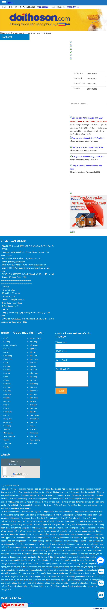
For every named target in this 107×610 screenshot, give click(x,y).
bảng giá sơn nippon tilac (25, 531)
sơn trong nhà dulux (37, 576)
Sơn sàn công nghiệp (38, 498)
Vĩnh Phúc (33, 443)
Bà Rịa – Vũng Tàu (10, 345)
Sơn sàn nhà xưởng (18, 498)
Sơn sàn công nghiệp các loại (57, 495)
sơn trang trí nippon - (41, 537)
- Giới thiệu (5, 287)
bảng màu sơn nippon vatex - (32, 534)
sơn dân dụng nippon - (17, 541)
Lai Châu (6, 398)
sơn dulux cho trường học (53, 580)
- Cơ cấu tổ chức (8, 296)
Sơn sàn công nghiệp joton (12, 515)
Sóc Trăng (7, 426)
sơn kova (87, 550)
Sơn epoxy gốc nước (51, 502)
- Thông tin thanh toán (10, 306)
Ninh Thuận (7, 412)
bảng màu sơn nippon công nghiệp (52, 531)
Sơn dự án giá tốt (88, 492)
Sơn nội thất (13, 505)
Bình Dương (7, 356)
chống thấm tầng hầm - (80, 583)
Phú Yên (6, 415)
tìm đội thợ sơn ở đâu (43, 557)
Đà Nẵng (6, 342)
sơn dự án (89, 502)
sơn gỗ (56, 547)
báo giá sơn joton (26, 489)
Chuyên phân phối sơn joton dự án (57, 511)
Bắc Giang (34, 345)
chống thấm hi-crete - (85, 586)
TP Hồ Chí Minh (35, 338)
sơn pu (78, 547)
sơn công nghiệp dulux (75, 576)
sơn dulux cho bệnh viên (30, 580)
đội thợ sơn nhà (85, 554)
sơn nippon (16, 554)
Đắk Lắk (33, 366)
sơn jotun (97, 550)
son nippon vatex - (9, 537)
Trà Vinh (6, 440)
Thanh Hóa (34, 433)
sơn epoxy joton (71, 528)
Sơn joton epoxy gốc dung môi (70, 521)
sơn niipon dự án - (96, 541)
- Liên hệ (4, 309)
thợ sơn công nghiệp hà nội (64, 560)
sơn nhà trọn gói (72, 492)
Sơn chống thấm (75, 505)
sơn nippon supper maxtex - (76, 541)
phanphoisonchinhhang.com (64, 544)
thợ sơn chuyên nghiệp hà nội (13, 560)
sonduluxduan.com (95, 570)
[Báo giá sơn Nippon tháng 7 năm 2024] (87, 138)
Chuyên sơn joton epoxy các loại (88, 511)
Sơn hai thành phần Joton (76, 498)
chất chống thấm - (36, 586)
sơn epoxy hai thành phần (40, 547)
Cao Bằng (7, 366)
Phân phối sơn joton (84, 524)
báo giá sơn (16, 508)
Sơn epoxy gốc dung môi (73, 502)
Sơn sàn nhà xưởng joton (86, 515)
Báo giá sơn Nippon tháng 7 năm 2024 (84, 141)
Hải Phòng (34, 384)
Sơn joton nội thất (24, 524)
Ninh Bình (33, 408)
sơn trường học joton (20, 528)
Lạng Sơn (6, 401)
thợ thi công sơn (66, 567)
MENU (10, 3)
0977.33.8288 (42, 7)
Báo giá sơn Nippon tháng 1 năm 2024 (84, 160)
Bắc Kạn (6, 349)
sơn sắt (16, 550)
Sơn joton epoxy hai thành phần (39, 515)
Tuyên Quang (35, 440)
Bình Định (33, 356)
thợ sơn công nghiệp (85, 560)
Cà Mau (6, 363)
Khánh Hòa (34, 391)
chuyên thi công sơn (75, 563)
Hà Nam (6, 380)
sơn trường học (90, 505)
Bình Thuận (34, 359)
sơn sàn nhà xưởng (90, 547)
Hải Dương (7, 384)
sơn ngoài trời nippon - (80, 537)
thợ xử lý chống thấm (74, 570)
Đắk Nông (7, 370)
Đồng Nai (6, 373)
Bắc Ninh (6, 352)
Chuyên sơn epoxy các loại (31, 495)
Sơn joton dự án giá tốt (31, 511)
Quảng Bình (34, 415)
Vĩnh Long (7, 443)
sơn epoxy (27, 508)
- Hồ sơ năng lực (8, 290)
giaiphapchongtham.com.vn (79, 580)
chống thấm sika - (68, 586)
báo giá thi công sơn (54, 492)
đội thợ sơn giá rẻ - (45, 554)
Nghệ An (6, 408)
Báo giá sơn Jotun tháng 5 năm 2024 (83, 150)
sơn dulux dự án (12, 580)
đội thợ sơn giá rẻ (19, 563)
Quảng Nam (7, 419)
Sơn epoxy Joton (55, 498)
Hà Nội (5, 338)
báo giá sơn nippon (59, 489)
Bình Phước (7, 359)
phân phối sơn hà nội (61, 550)
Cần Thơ (33, 363)
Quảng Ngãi (34, 419)
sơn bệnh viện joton (38, 528)
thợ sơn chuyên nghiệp (75, 557)
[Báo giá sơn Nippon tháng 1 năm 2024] (87, 156)
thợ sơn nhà (59, 557)
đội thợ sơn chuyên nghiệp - (66, 554)
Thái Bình (33, 429)
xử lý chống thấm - (20, 586)
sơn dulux (76, 550)
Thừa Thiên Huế (9, 436)
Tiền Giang (34, 436)
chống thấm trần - (19, 583)
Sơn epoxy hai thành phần (83, 495)
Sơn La (32, 426)
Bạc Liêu (33, 349)
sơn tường (81, 544)
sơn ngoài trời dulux (55, 576)
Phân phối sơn (60, 505)
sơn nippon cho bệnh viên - (12, 544)
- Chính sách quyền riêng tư (12, 300)
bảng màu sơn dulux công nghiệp (32, 573)
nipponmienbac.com (90, 528)
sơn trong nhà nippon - (60, 537)
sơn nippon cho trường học (36, 544)
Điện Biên (33, 370)
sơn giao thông (66, 547)
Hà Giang (33, 377)
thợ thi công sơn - (93, 557)
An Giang (33, 342)
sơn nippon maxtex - (55, 541)
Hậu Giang (7, 387)
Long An (6, 405)
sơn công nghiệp (19, 547)
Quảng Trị (33, 422)
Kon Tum (33, 394)
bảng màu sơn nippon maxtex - (58, 534)
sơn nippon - (77, 534)
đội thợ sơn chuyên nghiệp (39, 563)
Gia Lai (5, 377)
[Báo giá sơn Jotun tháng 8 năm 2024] (86, 117)
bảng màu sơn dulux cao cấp (59, 573)
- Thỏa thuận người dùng (11, 303)
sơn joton (38, 505)
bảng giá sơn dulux (9, 573)
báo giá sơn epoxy (93, 489)
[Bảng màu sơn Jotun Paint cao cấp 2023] (88, 167)
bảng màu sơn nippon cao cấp (82, 531)
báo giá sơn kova (76, 489)
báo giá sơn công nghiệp (33, 492)
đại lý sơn (48, 505)
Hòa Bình (33, 387)
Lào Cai (33, 401)
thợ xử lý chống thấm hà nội (39, 560)
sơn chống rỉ (92, 544)
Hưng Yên (7, 391)
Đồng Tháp (34, 373)
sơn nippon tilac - (24, 537)
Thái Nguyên (8, 433)
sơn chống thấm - (52, 586)
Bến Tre (33, 352)
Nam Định (33, 405)
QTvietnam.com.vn (11, 485)
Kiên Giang (7, 394)
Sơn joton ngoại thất (42, 524)
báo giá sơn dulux (9, 489)
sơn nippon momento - (93, 534)
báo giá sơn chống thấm (11, 492)
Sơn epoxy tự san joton (21, 521)
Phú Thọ (33, 412)
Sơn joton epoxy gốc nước (43, 521)
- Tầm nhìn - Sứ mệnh (10, 293)
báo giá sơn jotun (42, 489)
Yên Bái (6, 447)
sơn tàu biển (26, 550)
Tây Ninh (6, 429)
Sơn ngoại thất (26, 505)
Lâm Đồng (34, 398)
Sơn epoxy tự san (32, 502)
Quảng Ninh (7, 422)
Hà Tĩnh (33, 380)
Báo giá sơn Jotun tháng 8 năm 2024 (88, 122)
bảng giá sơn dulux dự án (84, 573)
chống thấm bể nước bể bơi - (57, 583)
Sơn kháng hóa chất (14, 502)
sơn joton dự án (90, 521)
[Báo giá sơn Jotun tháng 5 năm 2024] (86, 147)
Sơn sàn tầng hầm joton (71, 518)
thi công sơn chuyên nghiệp (21, 557)
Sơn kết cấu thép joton (64, 515)
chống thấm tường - (36, 583)
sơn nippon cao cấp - (37, 541)
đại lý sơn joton (68, 524)
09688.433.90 (73, 7)
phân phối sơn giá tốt (42, 550)
